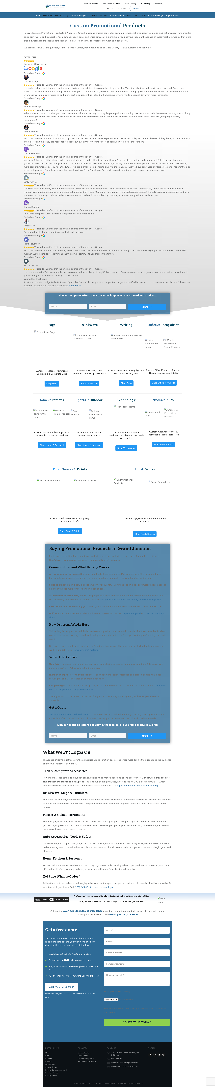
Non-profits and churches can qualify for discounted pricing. (131, 599)
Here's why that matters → (87, 649)
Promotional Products (87, 1061)
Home (47, 1053)
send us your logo (103, 887)
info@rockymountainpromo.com (124, 1062)
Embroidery (82, 1056)
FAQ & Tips (50, 1064)
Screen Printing (84, 1053)
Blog (47, 1056)
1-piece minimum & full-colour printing (137, 785)
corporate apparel (131, 613)
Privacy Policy (50, 1076)
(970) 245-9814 (83, 887)
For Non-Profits (51, 1073)
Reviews (48, 1058)
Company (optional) (137, 964)
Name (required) (137, 930)
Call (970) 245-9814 (62, 986)
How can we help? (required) (137, 979)
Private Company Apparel (56, 1070)
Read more (75, 285)
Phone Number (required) (137, 952)
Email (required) (137, 941)
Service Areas (51, 1067)
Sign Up (147, 306)
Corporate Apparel (86, 1058)
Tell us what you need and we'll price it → (71, 714)
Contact (48, 1061)
